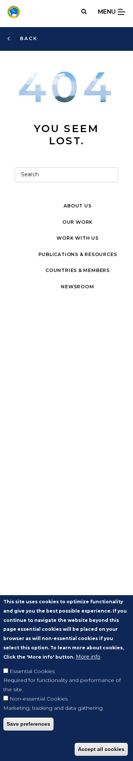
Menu (107, 11)
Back (28, 38)
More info (88, 656)
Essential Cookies (32, 671)
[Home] (13, 12)
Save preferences (28, 724)
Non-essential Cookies (39, 698)
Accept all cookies (101, 749)
